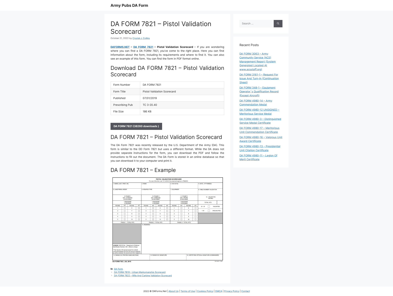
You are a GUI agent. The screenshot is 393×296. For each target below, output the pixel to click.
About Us (174, 291)
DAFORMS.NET (120, 47)
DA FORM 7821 (143, 47)
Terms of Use (188, 291)
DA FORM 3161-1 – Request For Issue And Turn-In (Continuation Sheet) (259, 78)
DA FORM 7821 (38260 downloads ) (136, 126)
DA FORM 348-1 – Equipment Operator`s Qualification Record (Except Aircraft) (259, 91)
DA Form (118, 269)
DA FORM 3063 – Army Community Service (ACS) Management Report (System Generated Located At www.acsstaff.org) (257, 61)
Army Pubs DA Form (129, 5)
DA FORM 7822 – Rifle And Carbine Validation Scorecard (143, 275)
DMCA (218, 291)
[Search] (278, 23)
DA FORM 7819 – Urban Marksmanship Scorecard (139, 272)
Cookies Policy (205, 291)
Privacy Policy (231, 291)
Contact (245, 291)
